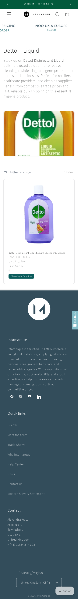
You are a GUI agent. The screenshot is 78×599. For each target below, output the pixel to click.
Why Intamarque (19, 454)
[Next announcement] (70, 4)
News (11, 474)
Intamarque (43, 595)
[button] (9, 14)
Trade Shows (16, 445)
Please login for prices (21, 276)
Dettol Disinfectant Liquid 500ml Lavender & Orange (37, 252)
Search (12, 425)
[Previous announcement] (7, 4)
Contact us (15, 484)
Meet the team (17, 435)
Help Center (16, 464)
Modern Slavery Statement (26, 494)
